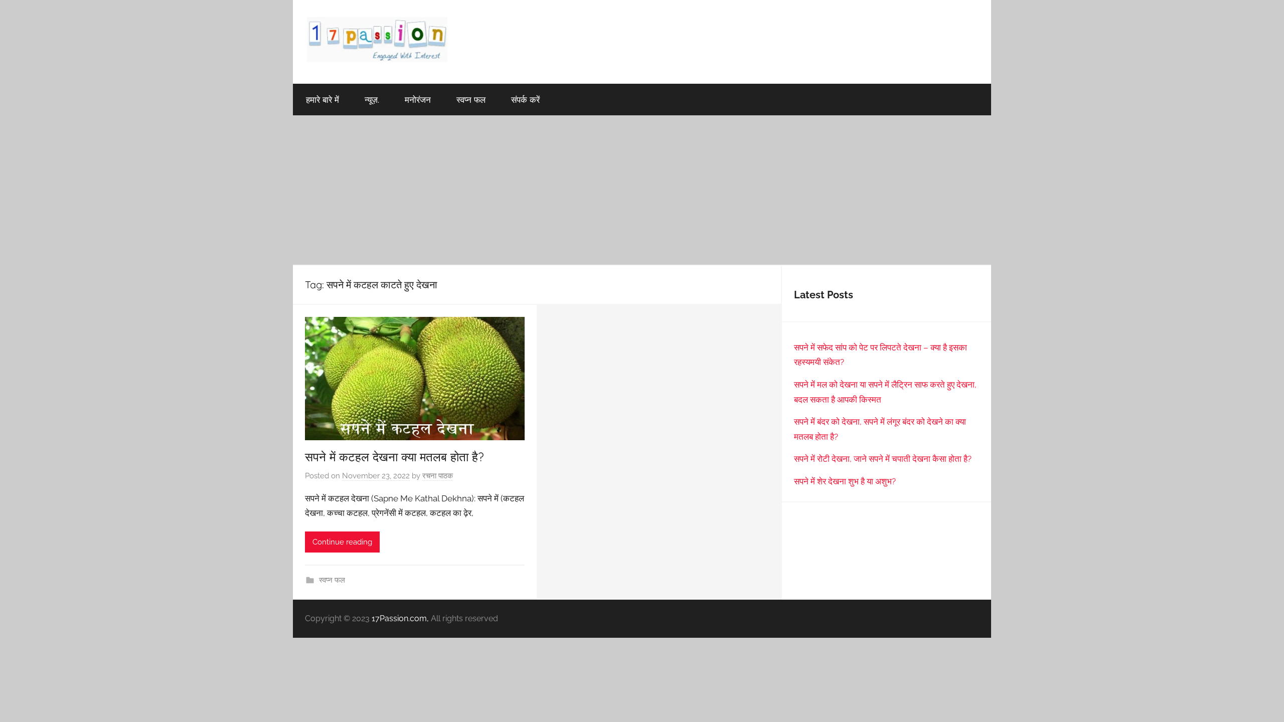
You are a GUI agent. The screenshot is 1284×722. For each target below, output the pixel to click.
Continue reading (342, 542)
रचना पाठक (437, 475)
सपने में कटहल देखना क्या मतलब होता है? (394, 456)
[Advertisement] (642, 190)
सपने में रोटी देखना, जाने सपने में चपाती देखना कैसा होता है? (883, 459)
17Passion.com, (400, 618)
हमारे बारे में (322, 99)
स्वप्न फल (471, 99)
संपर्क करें (525, 99)
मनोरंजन (418, 99)
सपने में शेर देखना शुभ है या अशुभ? (845, 481)
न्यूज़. (372, 99)
